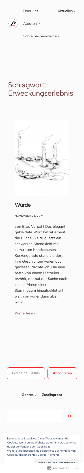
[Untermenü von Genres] (35, 395)
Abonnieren (62, 373)
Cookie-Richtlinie (48, 454)
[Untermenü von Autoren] (39, 24)
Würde (23, 205)
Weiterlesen (25, 313)
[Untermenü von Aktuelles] (75, 11)
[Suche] (69, 416)
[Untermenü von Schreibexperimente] (59, 36)
